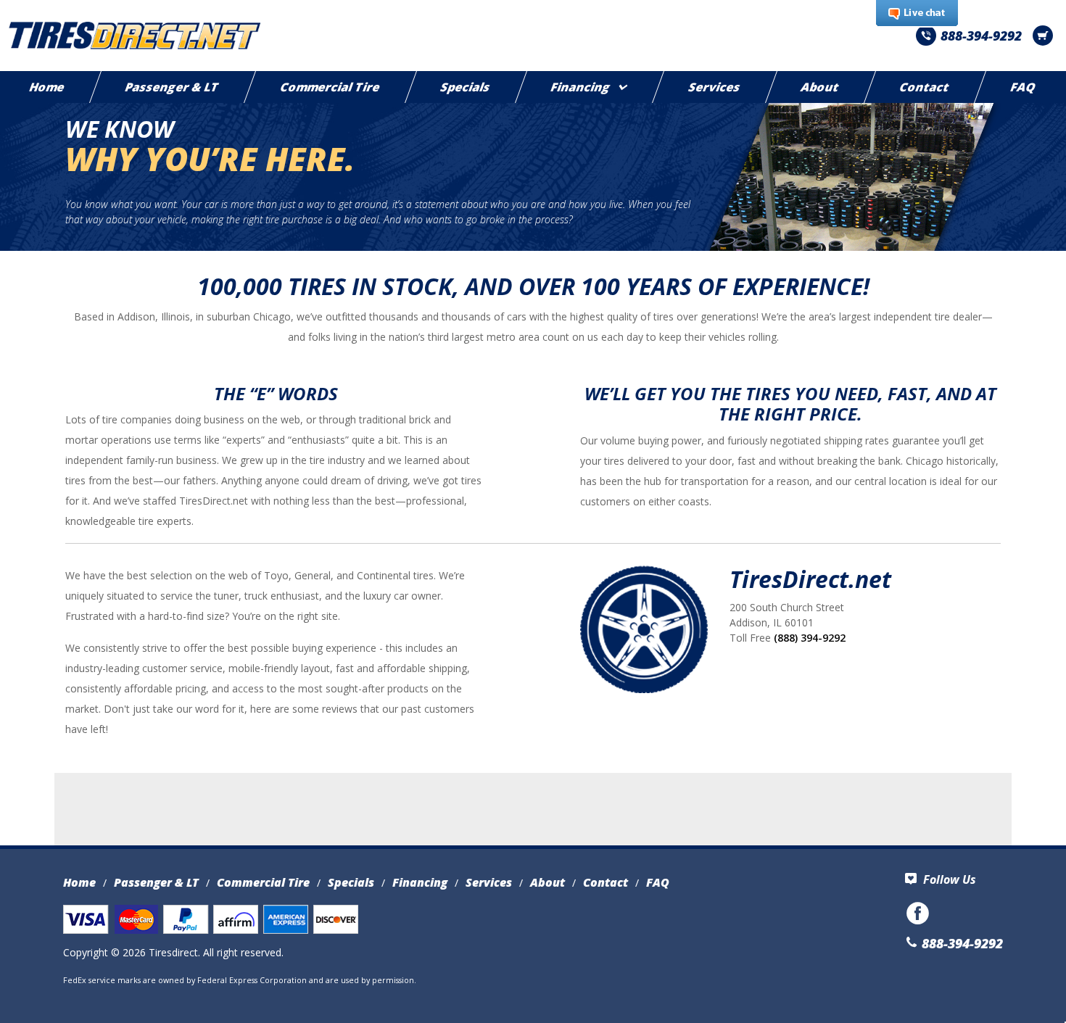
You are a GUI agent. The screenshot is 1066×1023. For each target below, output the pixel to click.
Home (79, 882)
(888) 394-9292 (810, 638)
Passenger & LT (173, 87)
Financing (581, 87)
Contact (925, 87)
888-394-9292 (981, 35)
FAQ (657, 882)
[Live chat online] (917, 14)
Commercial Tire (330, 87)
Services (714, 87)
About (821, 87)
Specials (466, 87)
